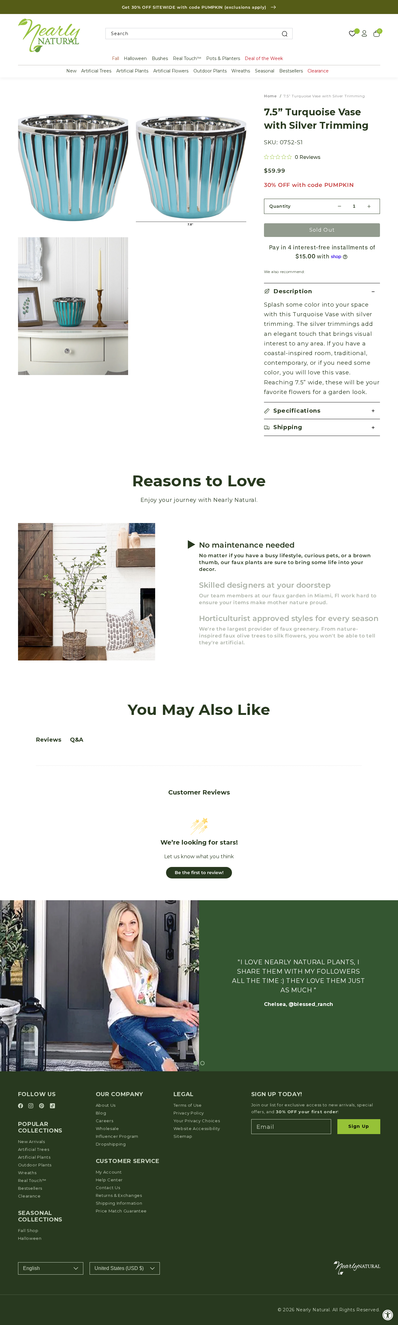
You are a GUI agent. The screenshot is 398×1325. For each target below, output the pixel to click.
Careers (104, 1120)
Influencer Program (117, 1136)
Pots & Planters (223, 58)
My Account (109, 1172)
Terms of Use (188, 1105)
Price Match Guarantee (121, 1210)
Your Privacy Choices (197, 1120)
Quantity (280, 206)
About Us (106, 1105)
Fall (115, 58)
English (31, 1268)
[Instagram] (31, 1106)
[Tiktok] (52, 1106)
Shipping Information (119, 1203)
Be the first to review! (199, 872)
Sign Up (358, 1126)
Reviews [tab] (48, 739)
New (71, 71)
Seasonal (264, 71)
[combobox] (199, 33)
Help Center (109, 1179)
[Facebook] (21, 1106)
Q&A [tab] (76, 739)
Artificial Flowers (170, 71)
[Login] (364, 33)
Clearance (318, 71)
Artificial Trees (96, 71)
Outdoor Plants (210, 71)
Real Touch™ (187, 58)
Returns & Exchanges (119, 1195)
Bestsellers (291, 71)
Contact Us (108, 1187)
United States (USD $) (119, 1268)
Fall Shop (28, 1230)
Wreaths (240, 71)
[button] (322, 291)
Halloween (135, 58)
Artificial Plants (132, 71)
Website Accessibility (197, 1128)
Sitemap (183, 1136)
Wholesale (107, 1128)
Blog (101, 1112)
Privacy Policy (189, 1112)
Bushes (160, 58)
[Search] (285, 33)
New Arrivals (31, 1141)
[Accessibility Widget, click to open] (388, 1315)
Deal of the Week (264, 58)
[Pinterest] (42, 1106)
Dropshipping (111, 1144)
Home (270, 96)
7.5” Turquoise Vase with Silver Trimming (324, 96)
